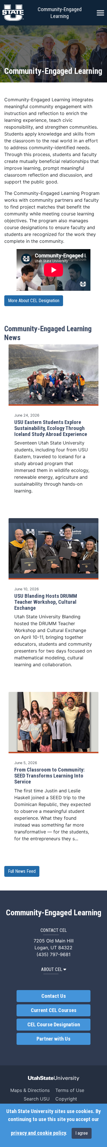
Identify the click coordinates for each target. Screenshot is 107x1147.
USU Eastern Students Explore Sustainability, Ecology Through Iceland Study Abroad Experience (50, 428)
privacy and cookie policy (38, 1133)
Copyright (66, 1099)
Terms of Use (69, 1090)
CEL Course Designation (53, 1024)
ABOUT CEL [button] (51, 969)
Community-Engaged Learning (60, 12)
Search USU (37, 1099)
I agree (81, 1133)
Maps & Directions (30, 1090)
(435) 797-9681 (53, 954)
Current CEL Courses (53, 1010)
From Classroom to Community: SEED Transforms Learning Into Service (49, 776)
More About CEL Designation (33, 300)
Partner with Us (53, 1039)
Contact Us (53, 996)
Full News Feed (22, 871)
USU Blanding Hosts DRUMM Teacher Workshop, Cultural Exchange (45, 602)
